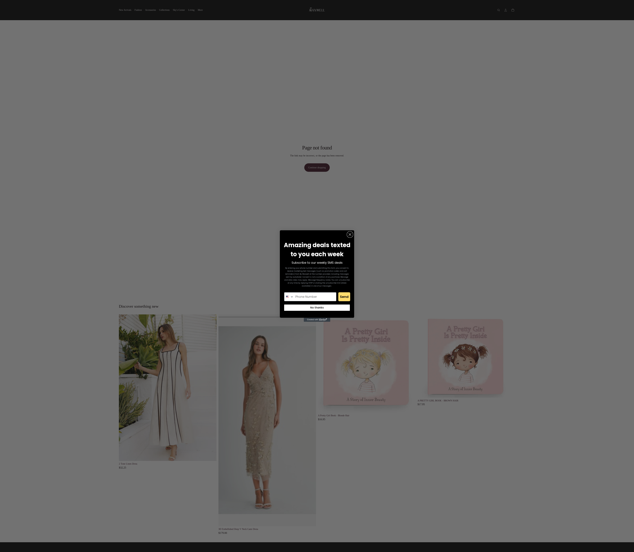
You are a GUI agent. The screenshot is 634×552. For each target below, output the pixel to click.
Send (344, 296)
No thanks (317, 307)
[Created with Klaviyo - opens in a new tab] (317, 320)
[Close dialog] (350, 234)
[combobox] (289, 296)
